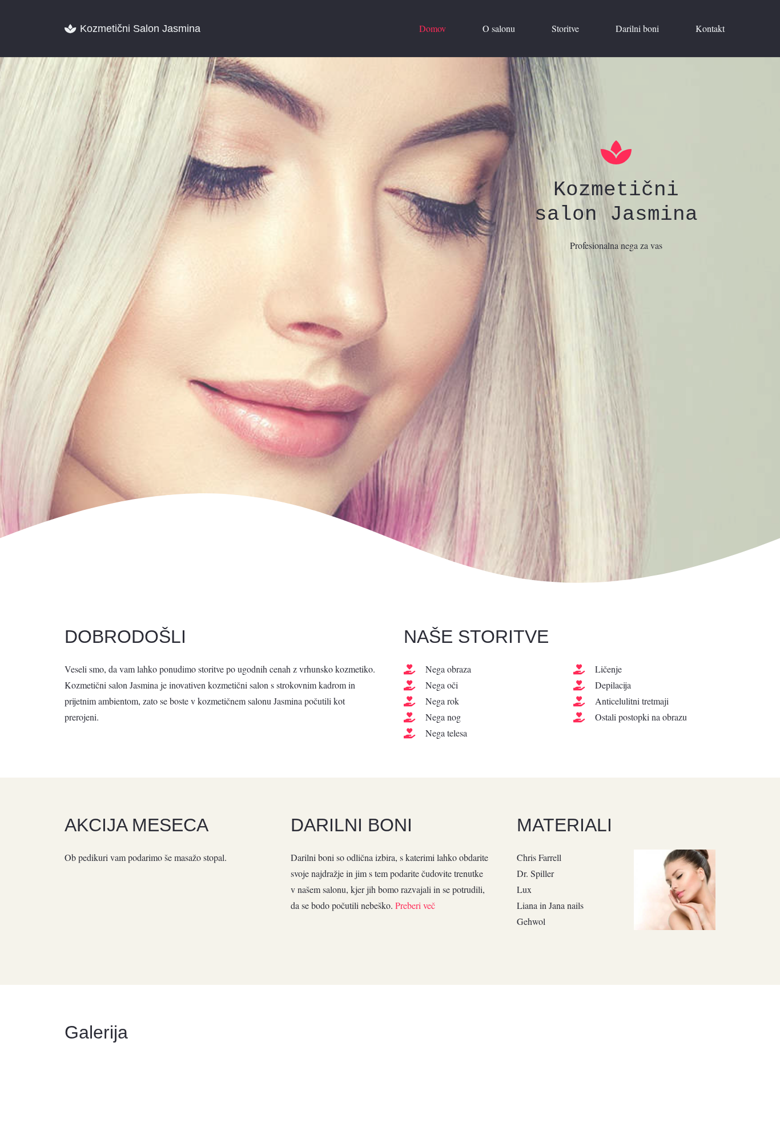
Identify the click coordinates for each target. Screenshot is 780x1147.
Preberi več (415, 905)
